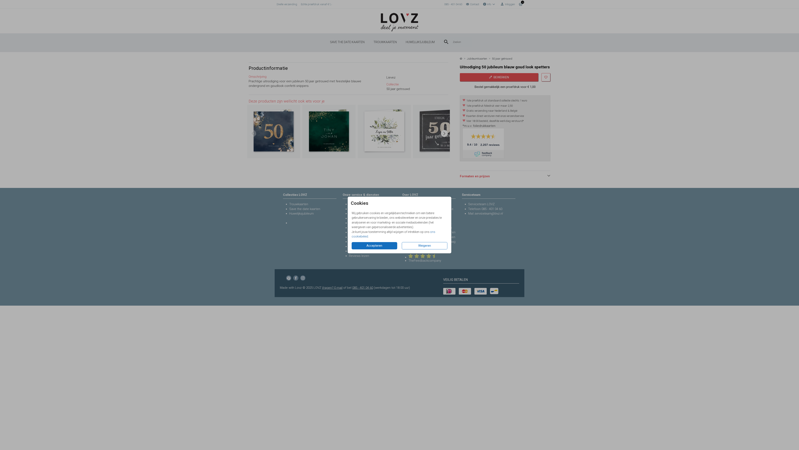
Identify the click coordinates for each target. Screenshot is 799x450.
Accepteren (374, 246)
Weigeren (424, 246)
